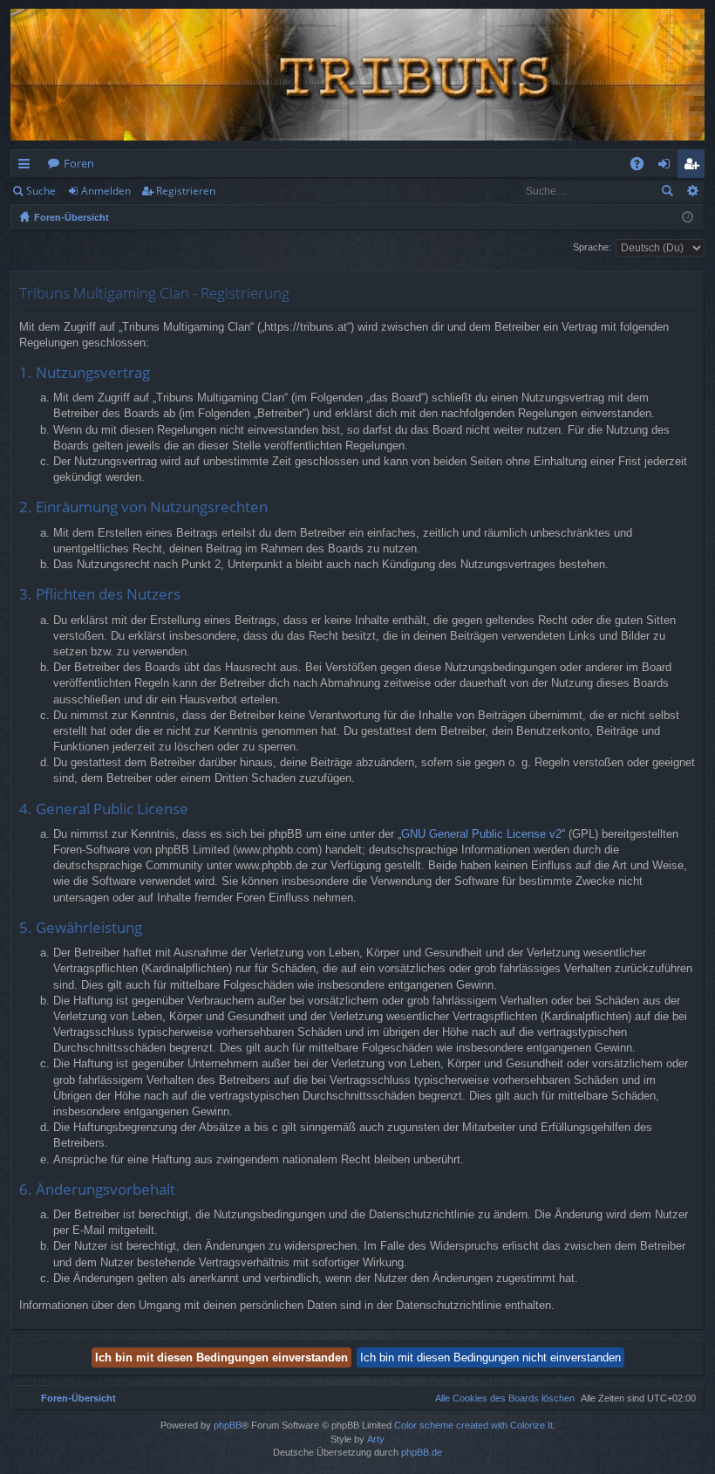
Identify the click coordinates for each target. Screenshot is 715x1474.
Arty (376, 1439)
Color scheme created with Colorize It (473, 1425)
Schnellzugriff (27, 166)
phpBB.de (421, 1452)
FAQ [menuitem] (642, 166)
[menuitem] (501, 1398)
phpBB (228, 1425)
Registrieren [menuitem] (694, 166)
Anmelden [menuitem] (667, 166)
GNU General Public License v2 (481, 833)
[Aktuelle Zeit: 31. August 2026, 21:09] (687, 217)
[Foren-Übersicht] (357, 74)
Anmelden (106, 190)
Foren (79, 163)
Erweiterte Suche (692, 191)
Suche (41, 190)
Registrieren (185, 190)
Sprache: (592, 247)
